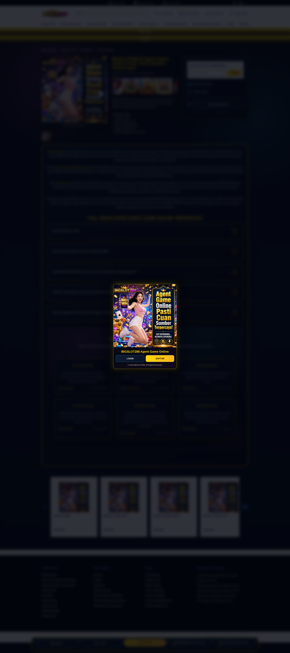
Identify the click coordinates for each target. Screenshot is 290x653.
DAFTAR (160, 358)
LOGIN (130, 358)
